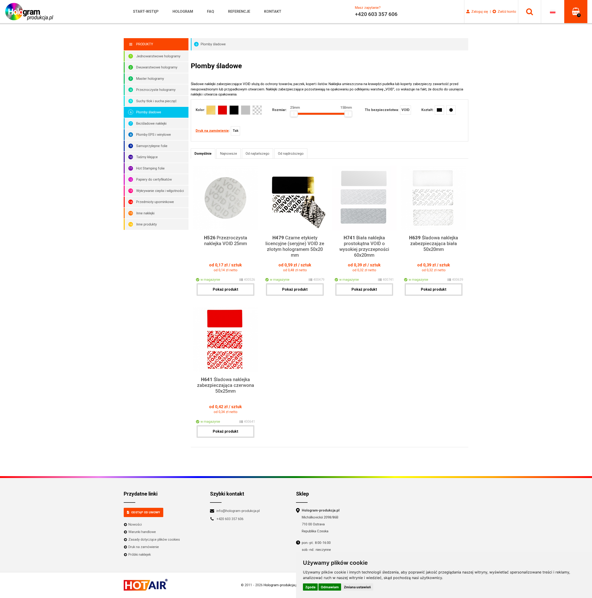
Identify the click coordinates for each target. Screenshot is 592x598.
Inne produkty (146, 224)
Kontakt (272, 11)
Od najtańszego (257, 153)
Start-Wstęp (146, 11)
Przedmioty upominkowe (155, 202)
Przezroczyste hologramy (156, 90)
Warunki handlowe (142, 532)
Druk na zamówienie (212, 131)
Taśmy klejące (147, 157)
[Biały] (245, 110)
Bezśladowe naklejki (151, 123)
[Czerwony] (222, 110)
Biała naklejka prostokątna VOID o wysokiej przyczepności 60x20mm (364, 246)
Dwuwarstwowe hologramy (156, 67)
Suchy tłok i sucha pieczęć (156, 101)
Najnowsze (228, 153)
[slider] (294, 114)
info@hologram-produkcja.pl (238, 511)
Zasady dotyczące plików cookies (154, 539)
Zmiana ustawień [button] (357, 587)
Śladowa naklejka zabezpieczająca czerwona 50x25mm (225, 385)
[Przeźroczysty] (257, 110)
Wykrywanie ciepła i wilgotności (160, 191)
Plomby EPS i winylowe (153, 135)
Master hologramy (150, 79)
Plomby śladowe (148, 112)
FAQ (210, 11)
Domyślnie (203, 153)
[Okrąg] (451, 110)
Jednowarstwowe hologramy (158, 56)
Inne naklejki (145, 213)
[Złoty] (211, 110)
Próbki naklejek (139, 554)
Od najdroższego (291, 153)
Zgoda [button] (310, 587)
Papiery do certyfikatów (154, 179)
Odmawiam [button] (330, 587)
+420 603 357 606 (230, 519)
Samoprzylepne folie (151, 146)
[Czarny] (234, 110)
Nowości (135, 524)
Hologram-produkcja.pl (281, 585)
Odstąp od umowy (145, 512)
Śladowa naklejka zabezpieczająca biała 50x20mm (433, 243)
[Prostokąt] (439, 110)
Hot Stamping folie (150, 168)
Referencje (239, 11)
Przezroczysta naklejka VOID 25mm (225, 240)
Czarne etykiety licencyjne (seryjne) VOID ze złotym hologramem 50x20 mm (294, 246)
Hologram (183, 11)
